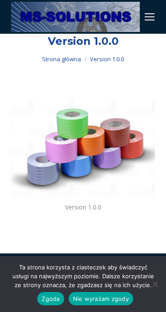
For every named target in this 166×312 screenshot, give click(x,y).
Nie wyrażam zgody (101, 298)
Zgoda (50, 298)
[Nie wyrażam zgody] (155, 284)
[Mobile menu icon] (149, 17)
